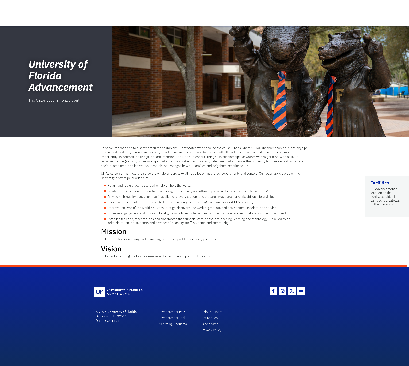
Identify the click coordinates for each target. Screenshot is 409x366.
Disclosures (210, 324)
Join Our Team (212, 311)
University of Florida (122, 311)
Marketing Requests (172, 324)
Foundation (210, 318)
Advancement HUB (171, 311)
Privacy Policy (211, 330)
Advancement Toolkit (173, 318)
